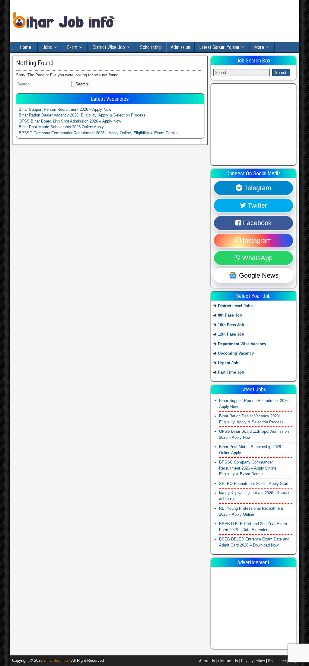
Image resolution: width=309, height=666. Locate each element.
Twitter (256, 205)
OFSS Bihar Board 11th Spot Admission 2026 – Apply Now (70, 121)
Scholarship (151, 47)
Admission (180, 47)
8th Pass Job (230, 315)
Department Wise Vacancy (242, 344)
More (259, 47)
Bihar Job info (56, 660)
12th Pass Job (231, 334)
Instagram (256, 240)
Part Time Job (231, 372)
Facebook (256, 223)
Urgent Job (228, 363)
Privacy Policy (253, 661)
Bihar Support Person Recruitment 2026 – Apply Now (65, 109)
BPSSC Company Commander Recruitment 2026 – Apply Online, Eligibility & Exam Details (98, 133)
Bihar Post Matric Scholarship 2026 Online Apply (61, 127)
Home (25, 47)
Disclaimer (277, 661)
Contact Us (228, 661)
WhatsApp (256, 258)
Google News (258, 275)
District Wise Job (108, 47)
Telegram (256, 188)
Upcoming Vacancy (236, 353)
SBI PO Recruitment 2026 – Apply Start (253, 483)
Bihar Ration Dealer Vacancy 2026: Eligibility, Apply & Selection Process (82, 115)
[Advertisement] (258, 123)
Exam (72, 47)
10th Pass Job (231, 325)
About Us (207, 661)
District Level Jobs (235, 306)
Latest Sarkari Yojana (219, 47)
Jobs (47, 47)
